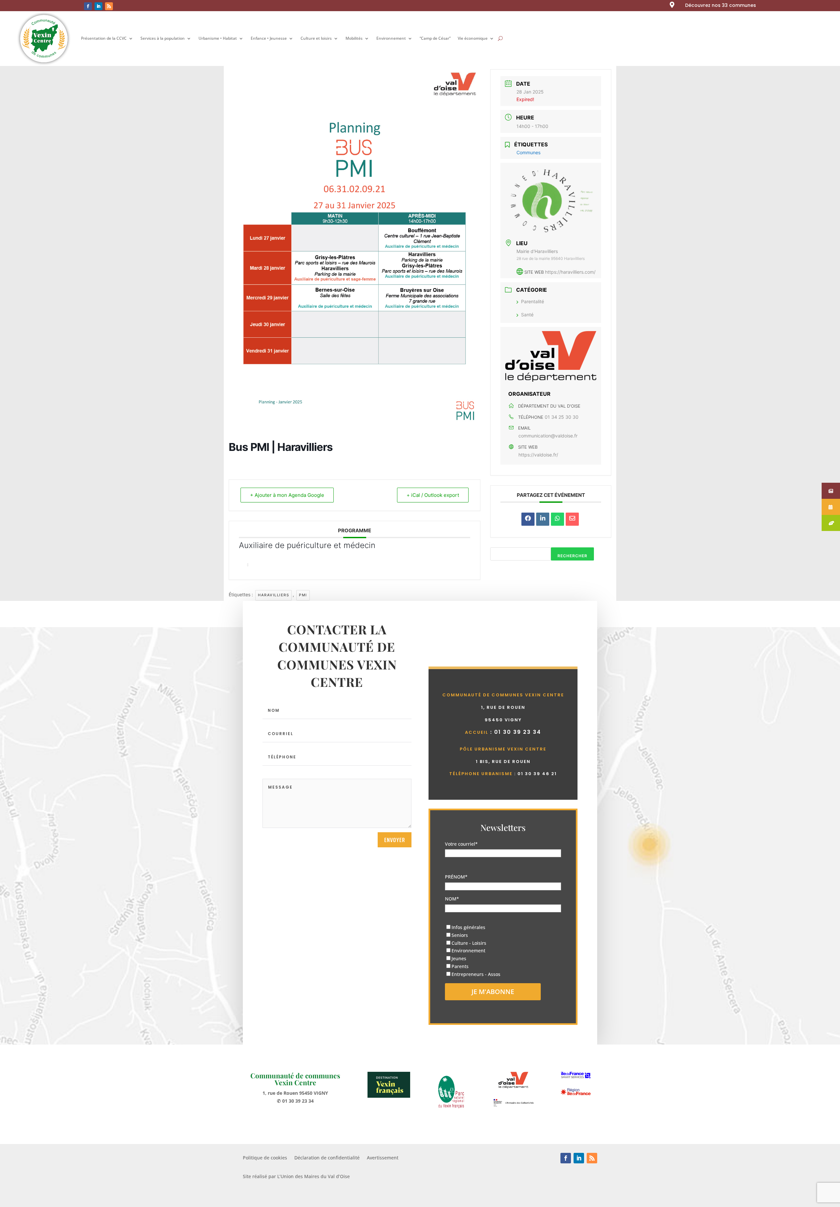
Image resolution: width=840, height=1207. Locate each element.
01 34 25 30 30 (561, 417)
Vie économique (473, 38)
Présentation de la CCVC (104, 38)
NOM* (452, 899)
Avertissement (382, 1158)
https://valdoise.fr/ (538, 454)
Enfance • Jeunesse (269, 38)
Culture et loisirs (316, 38)
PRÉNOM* (456, 877)
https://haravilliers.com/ (570, 272)
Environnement (391, 38)
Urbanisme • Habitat (218, 38)
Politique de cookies (265, 1158)
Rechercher (572, 555)
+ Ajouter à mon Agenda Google (287, 495)
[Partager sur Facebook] (528, 519)
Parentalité (532, 301)
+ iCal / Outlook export (433, 495)
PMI (303, 595)
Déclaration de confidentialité (327, 1158)
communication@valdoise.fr (548, 435)
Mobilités (354, 38)
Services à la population (162, 38)
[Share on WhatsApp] (557, 519)
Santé (527, 314)
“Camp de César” (435, 38)
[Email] (572, 519)
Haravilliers (273, 595)
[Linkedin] (542, 519)
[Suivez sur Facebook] (88, 6)
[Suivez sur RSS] (109, 6)
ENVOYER (394, 840)
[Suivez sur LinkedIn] (98, 6)
